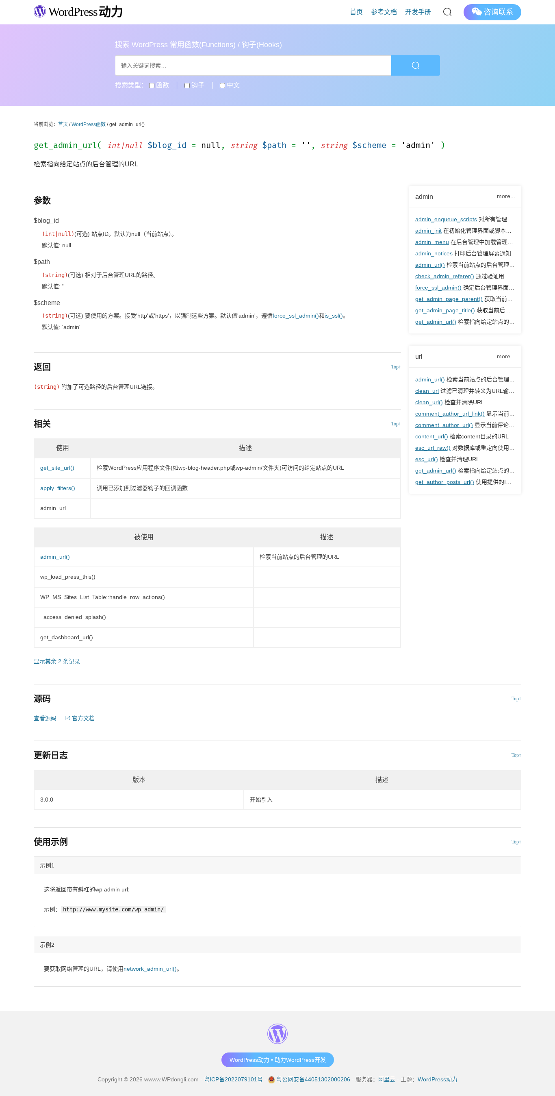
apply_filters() (57, 488)
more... (506, 196)
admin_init (428, 230)
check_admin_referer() (444, 276)
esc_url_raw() (433, 448)
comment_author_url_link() (450, 413)
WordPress (84, 11)
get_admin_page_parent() (449, 299)
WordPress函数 (89, 124)
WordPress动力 (437, 1079)
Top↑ (396, 367)
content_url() (431, 436)
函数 (161, 85)
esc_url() (426, 459)
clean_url (427, 391)
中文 (232, 85)
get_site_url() (57, 467)
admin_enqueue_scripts (446, 219)
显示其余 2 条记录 (57, 661)
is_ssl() (334, 315)
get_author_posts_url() (444, 482)
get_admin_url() (435, 321)
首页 (356, 12)
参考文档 (384, 12)
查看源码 (45, 718)
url (419, 356)
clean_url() (429, 402)
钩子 (197, 85)
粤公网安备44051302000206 (313, 1079)
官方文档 (82, 718)
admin (424, 196)
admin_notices (434, 253)
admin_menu (432, 242)
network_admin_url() (150, 968)
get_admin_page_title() (445, 310)
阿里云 (386, 1079)
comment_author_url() (444, 425)
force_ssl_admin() (438, 287)
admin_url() (430, 264)
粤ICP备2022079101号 (233, 1079)
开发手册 (418, 12)
